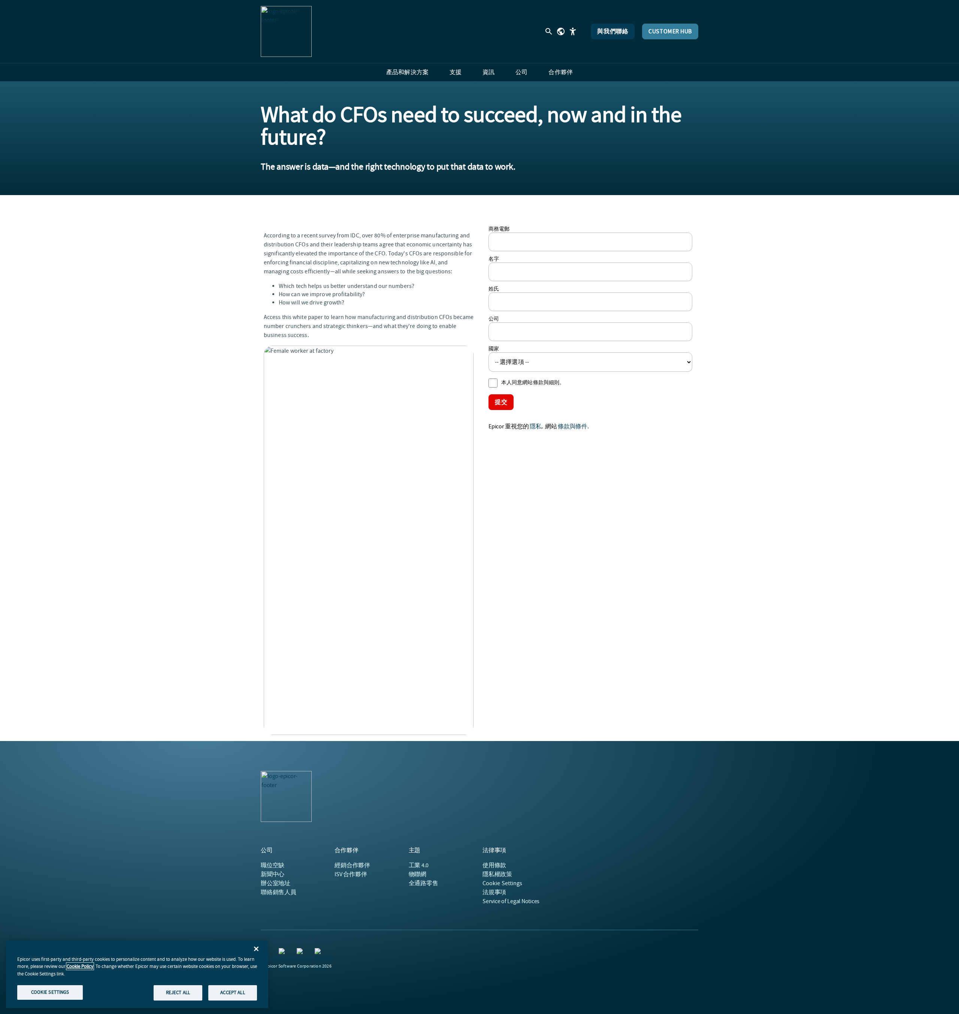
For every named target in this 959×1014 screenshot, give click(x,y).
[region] (137, 974)
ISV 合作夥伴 (351, 874)
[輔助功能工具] (573, 31)
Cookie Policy (80, 966)
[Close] (256, 949)
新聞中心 (272, 874)
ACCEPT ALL (232, 992)
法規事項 (494, 892)
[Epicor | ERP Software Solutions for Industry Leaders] (286, 31)
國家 (493, 348)
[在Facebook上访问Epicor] (283, 952)
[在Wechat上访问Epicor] (319, 952)
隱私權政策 (497, 874)
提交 (501, 402)
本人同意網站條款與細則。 (533, 382)
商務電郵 (498, 228)
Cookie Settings (502, 883)
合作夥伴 (352, 865)
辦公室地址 (275, 883)
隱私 (536, 426)
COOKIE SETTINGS (50, 992)
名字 (493, 258)
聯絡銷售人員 (278, 892)
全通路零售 (423, 883)
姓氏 (493, 288)
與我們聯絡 (612, 31)
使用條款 (494, 865)
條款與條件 (572, 426)
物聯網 (417, 874)
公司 (493, 318)
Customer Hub (670, 31)
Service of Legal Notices (510, 901)
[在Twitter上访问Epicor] (301, 952)
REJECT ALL (178, 992)
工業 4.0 (419, 865)
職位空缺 (272, 865)
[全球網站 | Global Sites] (561, 31)
